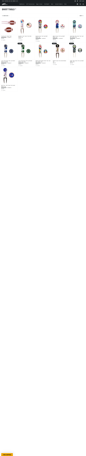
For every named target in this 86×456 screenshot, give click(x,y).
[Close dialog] (56, 210)
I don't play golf (43, 244)
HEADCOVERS (43, 226)
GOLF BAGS (43, 240)
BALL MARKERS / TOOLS (43, 231)
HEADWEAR (43, 235)
